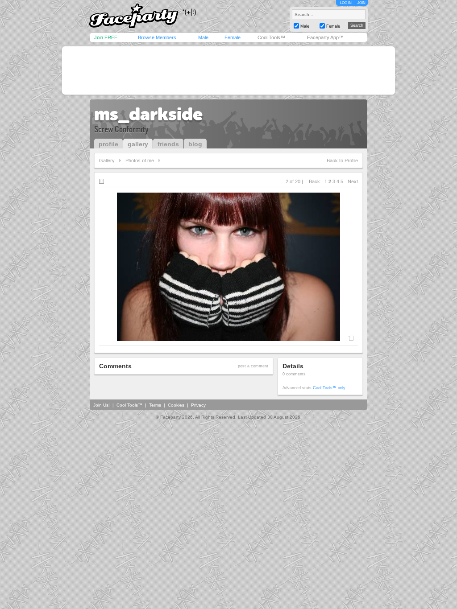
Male (203, 37)
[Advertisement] (228, 70)
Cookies (176, 405)
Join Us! (101, 405)
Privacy (198, 405)
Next (353, 181)
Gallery (107, 160)
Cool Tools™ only (329, 388)
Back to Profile (342, 160)
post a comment (253, 366)
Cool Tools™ (271, 37)
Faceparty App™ (325, 37)
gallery (138, 144)
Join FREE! (106, 37)
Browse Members (157, 37)
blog (195, 144)
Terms (155, 405)
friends (168, 144)
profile (108, 144)
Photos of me (139, 160)
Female (232, 37)
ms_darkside (148, 114)
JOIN (361, 3)
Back (314, 181)
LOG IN (346, 3)
